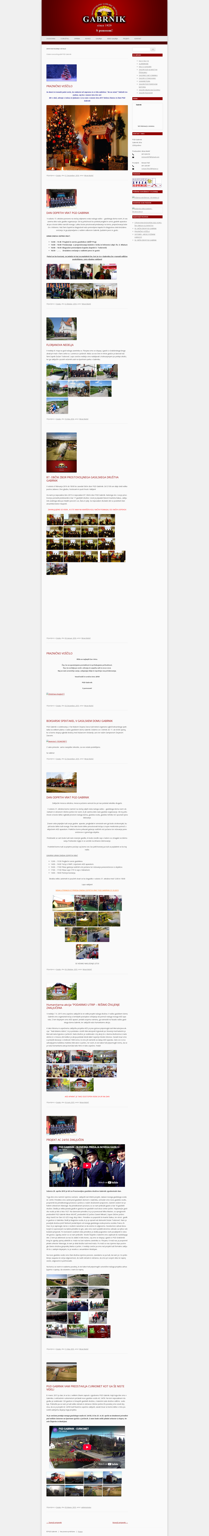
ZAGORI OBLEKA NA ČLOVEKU (149, 90)
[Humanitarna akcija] (58, 1062)
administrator (86, 1507)
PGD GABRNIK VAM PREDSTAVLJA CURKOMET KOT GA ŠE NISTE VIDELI (85, 1387)
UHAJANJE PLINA (144, 81)
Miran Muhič (88, 175)
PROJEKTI (126, 39)
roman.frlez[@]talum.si (150, 168)
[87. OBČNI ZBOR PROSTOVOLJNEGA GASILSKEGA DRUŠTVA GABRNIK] (55, 524)
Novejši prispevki (120, 1522)
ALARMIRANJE (143, 64)
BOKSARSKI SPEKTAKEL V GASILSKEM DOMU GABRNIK (79, 721)
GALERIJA (99, 39)
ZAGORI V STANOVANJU (147, 78)
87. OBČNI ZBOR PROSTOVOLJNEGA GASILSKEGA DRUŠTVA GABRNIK (82, 478)
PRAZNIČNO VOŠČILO (59, 86)
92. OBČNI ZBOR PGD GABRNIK (145, 240)
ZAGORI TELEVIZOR (146, 93)
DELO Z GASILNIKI (145, 67)
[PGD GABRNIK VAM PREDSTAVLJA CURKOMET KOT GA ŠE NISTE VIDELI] (55, 1483)
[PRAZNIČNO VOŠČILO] (87, 169)
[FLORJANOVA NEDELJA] (57, 379)
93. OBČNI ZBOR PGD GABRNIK (145, 228)
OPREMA (77, 39)
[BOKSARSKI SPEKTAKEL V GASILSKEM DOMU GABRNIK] (56, 741)
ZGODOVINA (50, 39)
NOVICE (87, 39)
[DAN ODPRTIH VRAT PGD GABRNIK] (58, 279)
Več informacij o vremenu (146, 126)
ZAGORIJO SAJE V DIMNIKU (148, 75)
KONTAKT (137, 39)
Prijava (80, 1532)
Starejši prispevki (54, 1522)
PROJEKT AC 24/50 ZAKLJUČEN (65, 1139)
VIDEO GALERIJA (112, 39)
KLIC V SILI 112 (144, 61)
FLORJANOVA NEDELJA (60, 345)
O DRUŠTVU (65, 39)
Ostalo (58, 175)
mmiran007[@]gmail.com (150, 157)
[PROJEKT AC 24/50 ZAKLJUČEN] (56, 1285)
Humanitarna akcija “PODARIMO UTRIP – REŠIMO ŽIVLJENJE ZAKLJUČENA (83, 1006)
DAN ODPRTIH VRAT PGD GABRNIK (67, 213)
